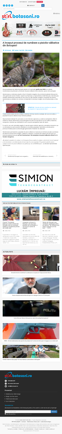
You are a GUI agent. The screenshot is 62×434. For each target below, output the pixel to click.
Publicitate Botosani (12, 399)
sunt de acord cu (19, 414)
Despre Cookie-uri (39, 429)
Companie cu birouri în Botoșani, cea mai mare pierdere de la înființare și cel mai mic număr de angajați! (30, 225)
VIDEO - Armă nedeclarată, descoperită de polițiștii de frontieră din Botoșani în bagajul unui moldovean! (31, 340)
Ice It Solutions (10, 401)
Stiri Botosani (8, 50)
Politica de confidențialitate (24, 414)
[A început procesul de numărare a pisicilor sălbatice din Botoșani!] (31, 70)
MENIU (57, 13)
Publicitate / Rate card (33, 421)
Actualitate (29, 50)
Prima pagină (16, 421)
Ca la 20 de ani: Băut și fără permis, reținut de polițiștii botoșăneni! (31, 318)
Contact (23, 421)
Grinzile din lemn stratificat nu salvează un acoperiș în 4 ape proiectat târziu (31, 272)
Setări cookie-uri (50, 429)
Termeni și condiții (12, 429)
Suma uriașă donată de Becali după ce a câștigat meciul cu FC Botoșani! (31, 295)
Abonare (54, 411)
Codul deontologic (46, 421)
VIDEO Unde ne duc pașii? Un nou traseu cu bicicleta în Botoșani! (21, 359)
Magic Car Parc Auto (12, 396)
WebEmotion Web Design (13, 394)
